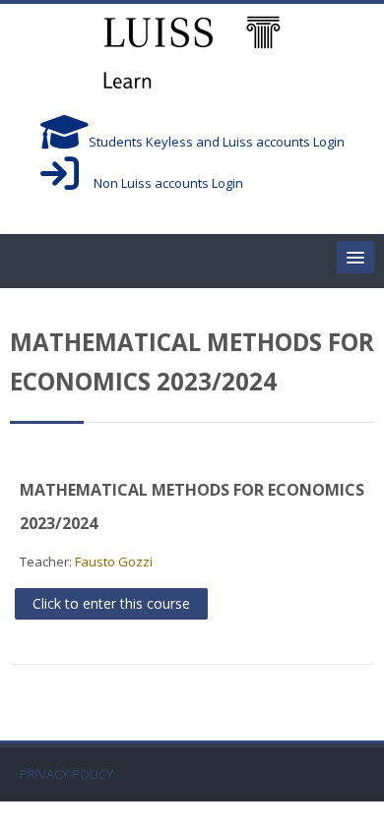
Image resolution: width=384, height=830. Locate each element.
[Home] (192, 55)
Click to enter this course (111, 603)
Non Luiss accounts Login (161, 183)
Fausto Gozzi (114, 561)
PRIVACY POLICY (66, 774)
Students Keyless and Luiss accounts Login (217, 141)
